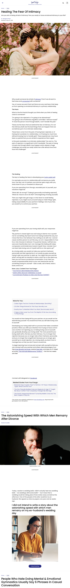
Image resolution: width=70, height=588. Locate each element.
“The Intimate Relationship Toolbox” (30, 351)
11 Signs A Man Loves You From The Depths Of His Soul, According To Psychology (35, 313)
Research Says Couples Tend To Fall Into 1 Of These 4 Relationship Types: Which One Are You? (35, 385)
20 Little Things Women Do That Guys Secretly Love (30, 306)
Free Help (39, 349)
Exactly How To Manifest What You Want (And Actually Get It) (34, 309)
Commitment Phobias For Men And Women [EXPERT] (31, 275)
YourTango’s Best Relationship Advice (26, 271)
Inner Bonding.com (39, 399)
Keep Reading (35, 566)
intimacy (38, 99)
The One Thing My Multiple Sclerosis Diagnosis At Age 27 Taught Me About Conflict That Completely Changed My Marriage (34, 390)
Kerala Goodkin (5, 422)
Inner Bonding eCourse (22, 349)
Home (2, 8)
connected (26, 101)
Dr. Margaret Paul (6, 18)
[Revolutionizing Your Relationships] (35, 2)
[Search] (63, 2)
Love (8, 8)
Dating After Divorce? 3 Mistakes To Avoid (27, 273)
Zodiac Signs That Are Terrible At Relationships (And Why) (33, 303)
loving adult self (49, 177)
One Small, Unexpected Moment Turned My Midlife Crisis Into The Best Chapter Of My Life (35, 394)
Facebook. (33, 378)
